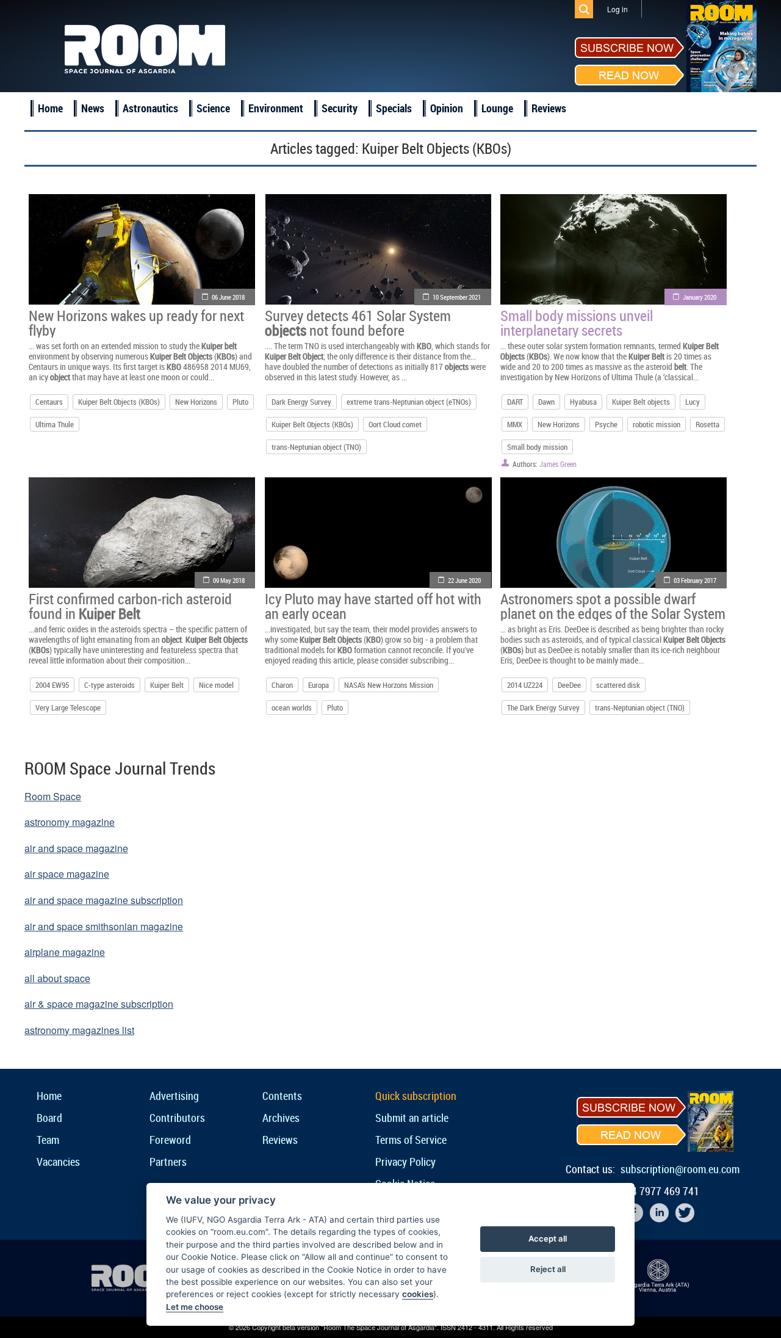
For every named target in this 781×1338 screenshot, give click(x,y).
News (92, 108)
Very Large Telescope (68, 707)
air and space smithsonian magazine (103, 926)
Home (50, 108)
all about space (57, 978)
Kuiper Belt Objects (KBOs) (119, 401)
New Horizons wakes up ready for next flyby (136, 323)
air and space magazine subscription (103, 900)
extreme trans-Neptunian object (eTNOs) (409, 401)
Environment (275, 108)
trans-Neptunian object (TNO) (316, 446)
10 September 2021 (457, 297)
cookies (417, 1294)
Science (213, 108)
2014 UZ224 (524, 684)
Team (48, 1140)
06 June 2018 (228, 297)
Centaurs (49, 401)
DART (515, 401)
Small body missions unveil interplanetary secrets (576, 323)
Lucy (692, 401)
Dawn (546, 401)
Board (49, 1118)
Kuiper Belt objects (641, 401)
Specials (394, 108)
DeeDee (569, 684)
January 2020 (699, 297)
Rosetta (707, 424)
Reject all (548, 1269)
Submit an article (411, 1118)
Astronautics (150, 108)
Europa (318, 684)
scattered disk (618, 684)
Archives (281, 1118)
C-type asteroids (109, 684)
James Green (558, 464)
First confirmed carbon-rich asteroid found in (130, 606)
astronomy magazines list (79, 1030)
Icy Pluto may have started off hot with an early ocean (373, 606)
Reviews (548, 108)
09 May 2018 (229, 580)
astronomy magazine (69, 822)
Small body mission (537, 446)
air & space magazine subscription (98, 1004)
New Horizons (196, 401)
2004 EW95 (52, 684)
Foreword (170, 1140)
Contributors (177, 1118)
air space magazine (66, 874)
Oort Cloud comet (395, 424)
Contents (282, 1096)
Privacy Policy (405, 1161)
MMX (514, 424)
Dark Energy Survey (301, 401)
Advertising (174, 1096)
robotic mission (656, 424)
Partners (168, 1161)
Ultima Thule (54, 424)
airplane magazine (64, 952)
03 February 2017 (695, 580)
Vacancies (58, 1161)
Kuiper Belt (167, 684)
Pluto (240, 401)
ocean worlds (292, 707)
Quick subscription (415, 1096)
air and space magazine (76, 848)
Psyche (606, 424)
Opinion (446, 108)
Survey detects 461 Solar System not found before (358, 323)
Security (340, 108)
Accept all (547, 1238)
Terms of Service (411, 1140)
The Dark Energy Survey (543, 707)
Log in (617, 9)
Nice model (216, 684)
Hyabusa (583, 401)
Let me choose (194, 1307)
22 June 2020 (464, 580)
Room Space (52, 796)
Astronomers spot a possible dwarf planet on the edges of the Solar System (612, 606)
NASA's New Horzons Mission (388, 684)
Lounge (497, 108)
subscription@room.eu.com (680, 1169)
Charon (282, 684)
